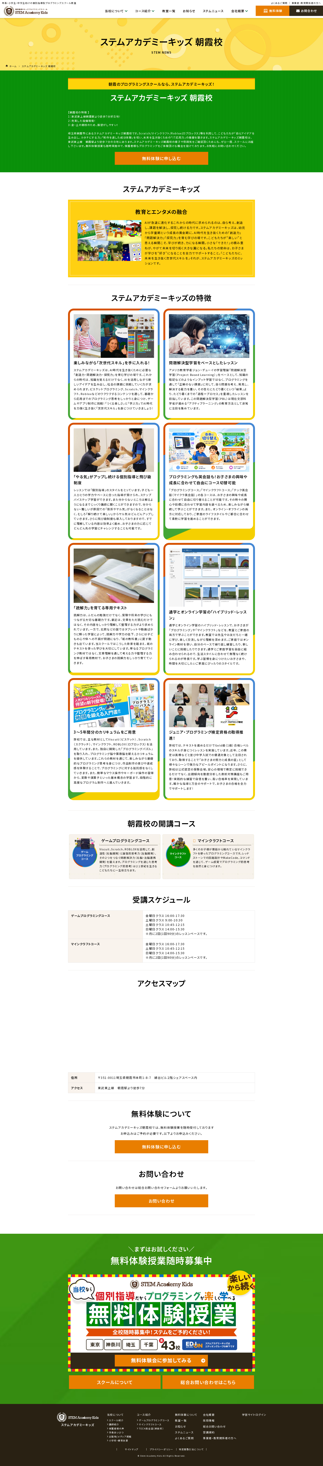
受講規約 (209, 1432)
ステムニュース (213, 11)
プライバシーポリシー (161, 1449)
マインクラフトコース (150, 1424)
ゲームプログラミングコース (154, 1420)
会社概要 (237, 11)
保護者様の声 (116, 1428)
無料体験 (275, 10)
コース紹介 (143, 11)
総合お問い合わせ (214, 1426)
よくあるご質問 (279, 2)
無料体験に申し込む (161, 158)
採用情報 (209, 1420)
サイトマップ (131, 1449)
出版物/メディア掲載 (120, 1436)
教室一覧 (168, 11)
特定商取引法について (191, 1449)
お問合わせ (308, 10)
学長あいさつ (116, 1432)
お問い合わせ (162, 1201)
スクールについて (115, 1382)
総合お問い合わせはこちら (208, 1382)
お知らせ (189, 11)
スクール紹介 (116, 1420)
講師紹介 (114, 1424)
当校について (114, 11)
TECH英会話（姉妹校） (151, 1428)
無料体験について (186, 1415)
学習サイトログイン (254, 1415)
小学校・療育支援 (118, 1440)
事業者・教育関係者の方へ (306, 2)
